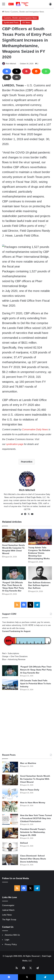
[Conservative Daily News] (18, 4)
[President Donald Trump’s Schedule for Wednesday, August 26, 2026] (10, 833)
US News (26, 22)
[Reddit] (36, 71)
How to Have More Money (32, 802)
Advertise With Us (12, 935)
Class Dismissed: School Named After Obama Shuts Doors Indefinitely (33, 859)
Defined (24, 843)
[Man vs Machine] (10, 767)
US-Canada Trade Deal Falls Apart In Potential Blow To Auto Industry (35, 683)
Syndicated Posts (11, 22)
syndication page (14, 444)
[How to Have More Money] (10, 806)
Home (6, 12)
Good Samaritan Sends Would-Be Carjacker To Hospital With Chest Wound (35, 779)
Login (7, 940)
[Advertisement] (27, 722)
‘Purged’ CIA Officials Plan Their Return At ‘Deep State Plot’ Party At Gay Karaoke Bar (36, 670)
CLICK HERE (27, 625)
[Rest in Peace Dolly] (10, 793)
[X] (16, 71)
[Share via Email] (6, 77)
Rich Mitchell (11, 64)
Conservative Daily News (35, 429)
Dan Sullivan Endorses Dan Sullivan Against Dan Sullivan (39, 585)
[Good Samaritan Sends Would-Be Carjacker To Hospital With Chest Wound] (14, 535)
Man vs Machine (28, 763)
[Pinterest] (26, 71)
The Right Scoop (9, 919)
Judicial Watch (8, 910)
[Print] (16, 77)
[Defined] (10, 846)
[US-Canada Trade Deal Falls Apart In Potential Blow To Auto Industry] (10, 684)
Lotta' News (7, 915)
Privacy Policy (11, 944)
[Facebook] (6, 71)
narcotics (27, 461)
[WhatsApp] (46, 71)
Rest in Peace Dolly (29, 790)
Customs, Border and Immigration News (27, 12)
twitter (35, 506)
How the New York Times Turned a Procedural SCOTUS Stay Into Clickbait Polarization (36, 818)
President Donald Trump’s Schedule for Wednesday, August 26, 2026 (33, 832)
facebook (43, 506)
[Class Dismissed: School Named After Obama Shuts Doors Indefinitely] (10, 859)
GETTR (27, 509)
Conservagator (8, 905)
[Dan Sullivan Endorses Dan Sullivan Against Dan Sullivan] (40, 573)
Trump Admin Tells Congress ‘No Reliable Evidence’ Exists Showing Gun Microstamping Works (39, 553)
